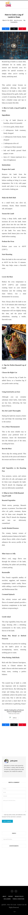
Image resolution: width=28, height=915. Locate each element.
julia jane (19, 20)
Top (14, 911)
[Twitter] (16, 891)
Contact (10, 896)
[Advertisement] (14, 864)
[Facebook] (12, 891)
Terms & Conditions (18, 899)
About (4, 896)
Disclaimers (7, 899)
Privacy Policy (19, 896)
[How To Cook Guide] (8, 4)
